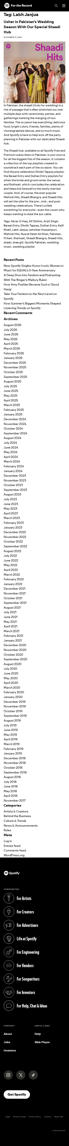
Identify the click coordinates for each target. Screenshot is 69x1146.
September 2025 (15, 377)
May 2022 (10, 565)
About (8, 1034)
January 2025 (13, 414)
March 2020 (12, 688)
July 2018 (10, 782)
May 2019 (10, 735)
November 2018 (15, 763)
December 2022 (15, 532)
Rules (7, 830)
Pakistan (55, 234)
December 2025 (15, 363)
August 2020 (13, 664)
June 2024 (11, 447)
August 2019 (12, 720)
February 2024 (14, 466)
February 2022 (14, 579)
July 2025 (10, 386)
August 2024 (12, 438)
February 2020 (14, 692)
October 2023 (13, 485)
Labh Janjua (20, 230)
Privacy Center (19, 1116)
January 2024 (13, 471)
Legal (7, 1116)
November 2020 (15, 650)
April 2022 (11, 570)
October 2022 (13, 541)
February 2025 (14, 410)
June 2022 (11, 560)
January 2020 (13, 697)
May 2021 (10, 622)
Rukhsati (19, 238)
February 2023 (14, 523)
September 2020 (15, 659)
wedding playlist (24, 247)
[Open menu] (63, 5)
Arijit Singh (51, 221)
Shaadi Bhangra (36, 238)
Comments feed (15, 850)
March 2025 (12, 405)
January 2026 (13, 358)
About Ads (58, 1116)
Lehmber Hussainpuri (43, 230)
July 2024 (10, 443)
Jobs (7, 1042)
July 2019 (10, 725)
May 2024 (10, 452)
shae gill (18, 242)
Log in (8, 841)
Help (38, 1034)
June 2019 (11, 730)
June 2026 (11, 334)
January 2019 (13, 753)
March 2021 (11, 631)
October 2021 (13, 598)
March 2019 (12, 744)
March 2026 (12, 348)
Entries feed (12, 846)
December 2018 (15, 758)
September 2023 (15, 490)
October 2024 (13, 428)
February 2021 (13, 636)
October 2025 (13, 372)
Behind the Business (17, 816)
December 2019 (15, 702)
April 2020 (11, 683)
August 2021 (12, 607)
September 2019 (15, 716)
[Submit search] (63, 254)
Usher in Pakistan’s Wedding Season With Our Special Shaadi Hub (32, 27)
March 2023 (12, 518)
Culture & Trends (15, 821)
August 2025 (12, 381)
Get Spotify (19, 1094)
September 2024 (15, 433)
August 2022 (12, 551)
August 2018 (12, 777)
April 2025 (11, 400)
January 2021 (13, 640)
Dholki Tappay (30, 225)
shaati (7, 242)
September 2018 (15, 772)
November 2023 (15, 480)
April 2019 (10, 739)
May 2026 (10, 339)
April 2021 (10, 626)
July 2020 (10, 669)
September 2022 (15, 546)
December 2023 (15, 476)
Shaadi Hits (55, 238)
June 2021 (10, 617)
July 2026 (10, 330)
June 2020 (11, 673)
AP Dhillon (35, 221)
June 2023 (11, 504)
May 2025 (10, 396)
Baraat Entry (11, 225)
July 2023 (10, 499)
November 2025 (15, 367)
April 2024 (11, 457)
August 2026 (12, 325)
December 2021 (14, 589)
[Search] (56, 6)
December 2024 (15, 419)
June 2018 (11, 786)
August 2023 (12, 494)
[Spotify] (18, 5)
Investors (10, 1050)
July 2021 (10, 612)
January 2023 (13, 527)
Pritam (8, 238)
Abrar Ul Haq (19, 221)
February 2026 (14, 353)
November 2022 (15, 537)
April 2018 (10, 796)
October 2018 (13, 768)
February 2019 (13, 749)
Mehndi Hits (12, 234)
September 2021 (15, 603)
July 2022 (10, 556)
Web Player (42, 1042)
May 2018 (10, 791)
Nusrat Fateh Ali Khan (34, 234)
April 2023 (11, 513)
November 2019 (15, 706)
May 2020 (11, 678)
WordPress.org (14, 855)
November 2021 (15, 593)
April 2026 (11, 344)
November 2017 (15, 800)
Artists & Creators (16, 811)
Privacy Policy (35, 1116)
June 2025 (11, 391)
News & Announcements (21, 825)
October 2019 (13, 711)
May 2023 (10, 508)
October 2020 (13, 655)
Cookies (47, 1116)
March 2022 (12, 575)
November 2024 (15, 424)
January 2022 (13, 584)
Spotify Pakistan (35, 242)
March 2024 (12, 461)
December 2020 (15, 645)
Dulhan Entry (48, 225)
